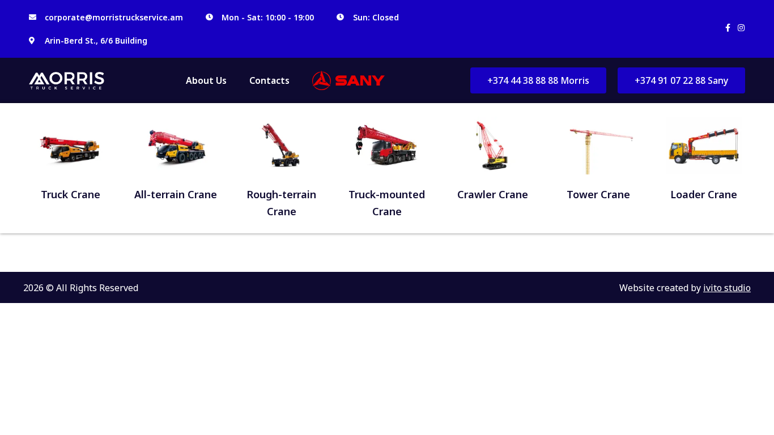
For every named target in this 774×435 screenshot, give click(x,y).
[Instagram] (741, 28)
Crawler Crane (492, 194)
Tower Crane (598, 194)
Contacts (269, 80)
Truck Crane (70, 194)
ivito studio (727, 288)
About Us (206, 80)
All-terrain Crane (175, 194)
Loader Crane (703, 194)
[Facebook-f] (728, 28)
